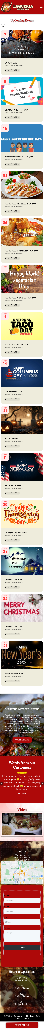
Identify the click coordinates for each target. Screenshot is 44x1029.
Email (6, 917)
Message (7, 928)
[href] (22, 872)
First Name (7, 895)
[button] (41, 7)
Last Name (7, 906)
